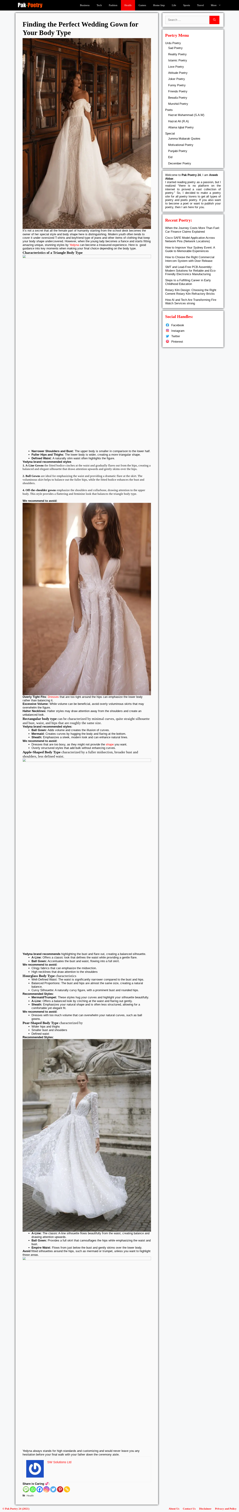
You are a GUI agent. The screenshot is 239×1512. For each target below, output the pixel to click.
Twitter (175, 336)
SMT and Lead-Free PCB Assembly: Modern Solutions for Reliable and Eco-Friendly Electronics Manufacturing (190, 270)
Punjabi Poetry (177, 151)
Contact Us (189, 1508)
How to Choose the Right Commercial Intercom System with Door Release (189, 259)
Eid (170, 157)
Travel (200, 5)
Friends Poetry (177, 91)
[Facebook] (40, 1489)
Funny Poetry (177, 85)
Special (170, 133)
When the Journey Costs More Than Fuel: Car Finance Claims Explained (192, 229)
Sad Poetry (175, 48)
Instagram (177, 330)
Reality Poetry (177, 54)
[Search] (214, 20)
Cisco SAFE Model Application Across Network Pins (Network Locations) (190, 239)
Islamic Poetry (177, 60)
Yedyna (74, 245)
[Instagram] (46, 1489)
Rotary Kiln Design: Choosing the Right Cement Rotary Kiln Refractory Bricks (190, 291)
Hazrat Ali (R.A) (178, 121)
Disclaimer (205, 1508)
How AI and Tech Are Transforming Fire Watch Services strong (190, 301)
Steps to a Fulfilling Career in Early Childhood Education (188, 282)
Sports (186, 5)
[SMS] (26, 1489)
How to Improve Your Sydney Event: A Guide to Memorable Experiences (190, 249)
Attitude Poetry (178, 73)
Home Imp (159, 5)
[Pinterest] (60, 1489)
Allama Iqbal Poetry (181, 127)
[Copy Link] (67, 1489)
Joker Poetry (176, 79)
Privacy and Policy (226, 1508)
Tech (99, 5)
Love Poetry (176, 66)
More (214, 5)
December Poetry (179, 163)
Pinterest (177, 341)
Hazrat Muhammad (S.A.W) (186, 115)
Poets (169, 110)
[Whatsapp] (33, 1489)
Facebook (177, 325)
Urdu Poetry (173, 43)
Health (128, 5)
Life (174, 5)
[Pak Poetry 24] (30, 5)
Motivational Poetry (180, 145)
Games (142, 5)
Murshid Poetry (178, 103)
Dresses (53, 697)
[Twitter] (53, 1489)
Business (85, 5)
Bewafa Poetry (177, 97)
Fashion (113, 5)
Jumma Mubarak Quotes (184, 138)
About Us (174, 1508)
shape (110, 744)
